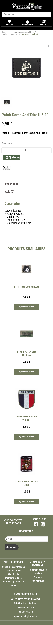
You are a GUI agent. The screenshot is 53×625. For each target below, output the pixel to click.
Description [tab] (12, 184)
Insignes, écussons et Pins (23, 32)
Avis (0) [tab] (9, 191)
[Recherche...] (26, 14)
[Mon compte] (27, 22)
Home (3, 32)
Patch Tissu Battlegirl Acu (26, 286)
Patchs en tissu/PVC (9, 34)
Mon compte (27, 24)
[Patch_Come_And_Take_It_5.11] (26, 68)
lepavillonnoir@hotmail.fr (26, 616)
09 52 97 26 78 (13, 523)
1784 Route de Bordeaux (25, 603)
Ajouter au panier (14, 157)
